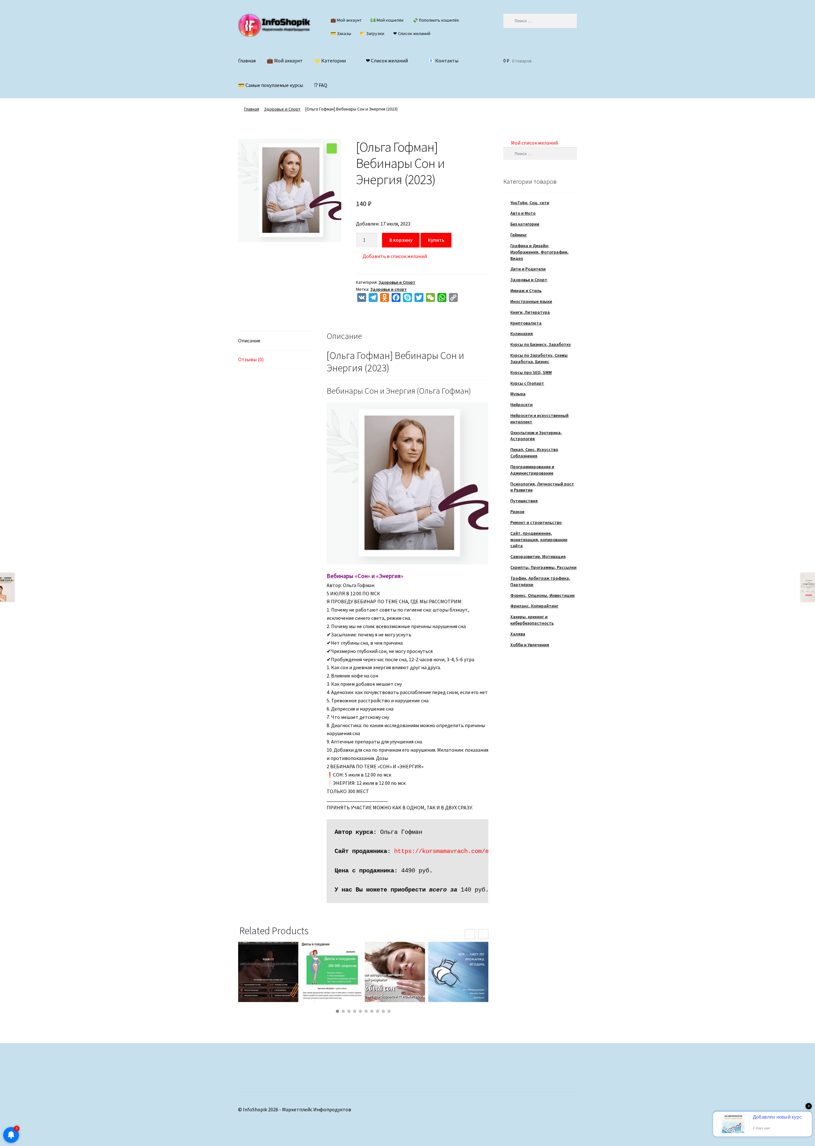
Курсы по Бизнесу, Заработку (540, 344)
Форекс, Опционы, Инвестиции (542, 595)
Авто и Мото (522, 213)
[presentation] (470, 934)
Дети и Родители (528, 269)
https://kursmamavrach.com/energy (450, 851)
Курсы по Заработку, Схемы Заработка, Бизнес (539, 358)
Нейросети (521, 404)
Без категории (524, 224)
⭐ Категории (330, 60)
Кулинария (521, 333)
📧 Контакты (443, 60)
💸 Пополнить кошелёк (436, 20)
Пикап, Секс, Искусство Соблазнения (534, 453)
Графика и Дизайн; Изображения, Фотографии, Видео (539, 252)
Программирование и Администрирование (532, 470)
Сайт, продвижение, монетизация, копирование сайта (538, 539)
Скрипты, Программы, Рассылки (543, 567)
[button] (332, 148)
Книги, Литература (530, 312)
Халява (517, 634)
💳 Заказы (340, 33)
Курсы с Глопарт (527, 383)
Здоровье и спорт (388, 289)
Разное (517, 511)
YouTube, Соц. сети (529, 202)
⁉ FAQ (320, 85)
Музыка (518, 394)
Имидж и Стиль (526, 290)
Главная (247, 60)
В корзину (401, 240)
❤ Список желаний (411, 33)
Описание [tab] (249, 340)
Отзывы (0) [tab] (251, 359)
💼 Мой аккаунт (346, 20)
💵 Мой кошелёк (387, 20)
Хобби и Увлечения (529, 645)
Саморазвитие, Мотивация (538, 556)
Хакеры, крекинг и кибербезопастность (532, 620)
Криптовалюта (526, 323)
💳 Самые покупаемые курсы (270, 85)
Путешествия (524, 501)
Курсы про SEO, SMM (531, 372)
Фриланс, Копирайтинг (534, 606)
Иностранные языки (531, 301)
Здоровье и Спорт (282, 109)
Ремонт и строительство (536, 522)
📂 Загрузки (372, 33)
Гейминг (518, 235)
